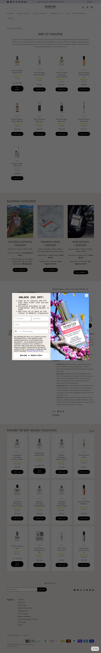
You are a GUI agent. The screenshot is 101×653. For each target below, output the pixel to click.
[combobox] (17, 331)
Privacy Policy (32, 351)
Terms (41, 351)
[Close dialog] (86, 295)
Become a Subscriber (31, 355)
